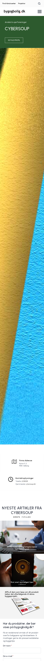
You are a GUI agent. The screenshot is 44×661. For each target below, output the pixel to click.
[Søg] (39, 3)
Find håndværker (9, 3)
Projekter (21, 3)
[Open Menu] (40, 12)
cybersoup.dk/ (31, 484)
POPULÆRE (26, 517)
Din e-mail (8, 656)
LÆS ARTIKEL (22, 541)
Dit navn (7, 646)
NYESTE (16, 517)
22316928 (25, 481)
